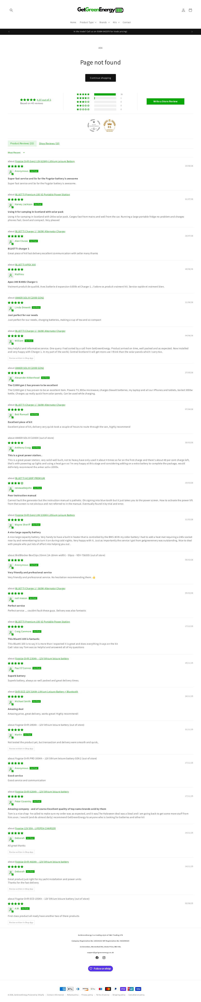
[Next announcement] (192, 32)
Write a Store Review (165, 101)
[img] (35, 99)
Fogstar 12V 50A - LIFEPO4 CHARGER (35, 828)
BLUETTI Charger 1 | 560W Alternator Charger (40, 231)
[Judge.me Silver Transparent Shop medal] (94, 125)
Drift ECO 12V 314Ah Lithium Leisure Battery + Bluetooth (46, 691)
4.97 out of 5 (44, 99)
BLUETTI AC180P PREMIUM (30, 478)
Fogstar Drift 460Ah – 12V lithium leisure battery (42, 861)
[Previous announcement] (8, 32)
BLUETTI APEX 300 (25, 264)
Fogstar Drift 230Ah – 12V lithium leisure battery (42, 658)
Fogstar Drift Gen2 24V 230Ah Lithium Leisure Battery (45, 515)
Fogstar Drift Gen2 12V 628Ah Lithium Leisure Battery (45, 161)
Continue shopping (100, 77)
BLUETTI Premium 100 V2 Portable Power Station (42, 194)
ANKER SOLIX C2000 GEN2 (29, 297)
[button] (11, 10)
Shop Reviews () (49, 143)
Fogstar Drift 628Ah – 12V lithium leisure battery (42, 791)
